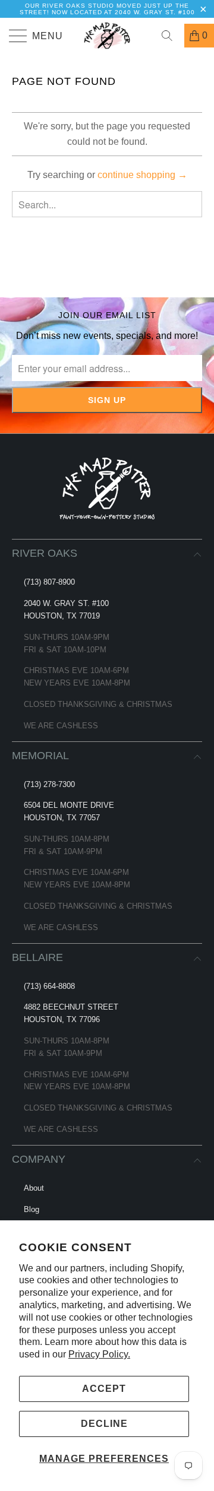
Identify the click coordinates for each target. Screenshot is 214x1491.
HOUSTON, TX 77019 (62, 615)
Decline (104, 1424)
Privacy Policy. (99, 1354)
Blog (31, 1209)
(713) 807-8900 (49, 582)
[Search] (171, 35)
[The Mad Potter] (107, 35)
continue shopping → (142, 175)
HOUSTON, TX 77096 (62, 1019)
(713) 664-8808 (49, 986)
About (34, 1188)
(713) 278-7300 (49, 784)
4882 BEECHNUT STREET (71, 1007)
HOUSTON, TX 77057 (62, 817)
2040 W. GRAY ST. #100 (66, 603)
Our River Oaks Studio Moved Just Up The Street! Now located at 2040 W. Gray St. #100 (107, 8)
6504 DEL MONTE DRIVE (69, 805)
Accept (104, 1389)
